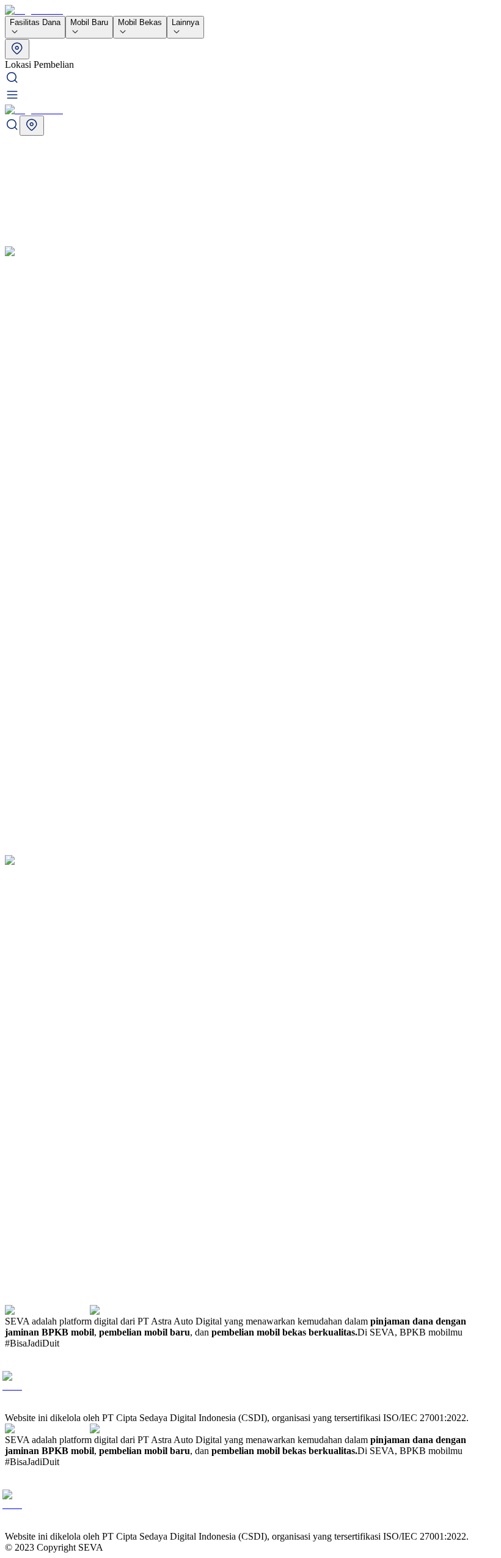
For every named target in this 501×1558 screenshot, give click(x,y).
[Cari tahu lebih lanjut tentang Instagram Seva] (14, 1365)
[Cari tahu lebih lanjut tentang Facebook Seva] (12, 1381)
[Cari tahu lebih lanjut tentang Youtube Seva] (14, 1407)
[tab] (250, 54)
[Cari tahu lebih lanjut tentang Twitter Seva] (34, 1365)
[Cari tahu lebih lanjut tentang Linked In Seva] (34, 1407)
